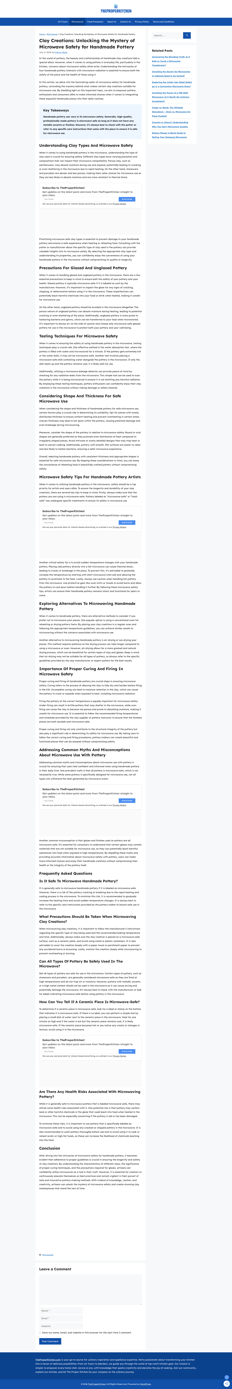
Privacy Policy (142, 21)
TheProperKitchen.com (48, 1359)
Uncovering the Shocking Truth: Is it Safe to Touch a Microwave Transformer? (171, 61)
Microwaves (77, 21)
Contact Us (125, 21)
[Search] (187, 35)
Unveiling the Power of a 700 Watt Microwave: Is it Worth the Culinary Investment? (170, 97)
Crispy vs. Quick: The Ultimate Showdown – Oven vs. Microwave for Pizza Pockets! (171, 111)
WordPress (145, 1384)
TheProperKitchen (97, 1384)
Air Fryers (63, 21)
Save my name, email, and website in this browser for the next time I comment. (87, 1332)
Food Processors (95, 21)
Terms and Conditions (163, 21)
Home (42, 34)
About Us (111, 21)
